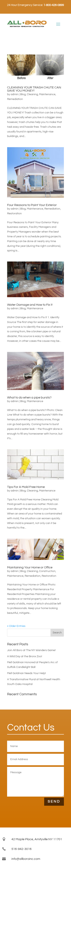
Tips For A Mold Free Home (26, 486)
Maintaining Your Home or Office (29, 567)
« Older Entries (16, 626)
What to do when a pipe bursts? (29, 397)
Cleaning (32, 94)
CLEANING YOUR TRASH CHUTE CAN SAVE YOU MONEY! (34, 89)
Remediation (15, 99)
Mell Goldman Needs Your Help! (26, 673)
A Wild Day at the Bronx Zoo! (24, 656)
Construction (47, 571)
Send (54, 801)
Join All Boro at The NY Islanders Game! (31, 650)
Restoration (14, 213)
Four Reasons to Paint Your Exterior (32, 205)
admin (14, 94)
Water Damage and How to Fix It (29, 304)
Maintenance (47, 94)
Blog (23, 94)
